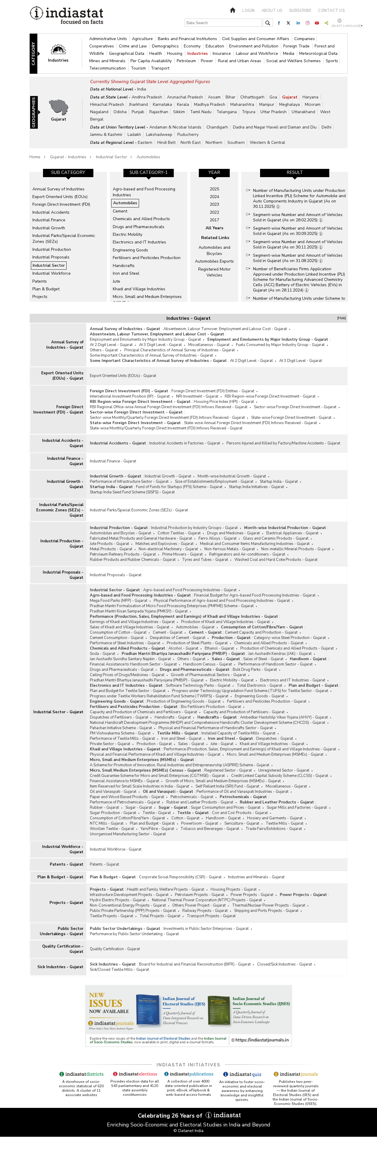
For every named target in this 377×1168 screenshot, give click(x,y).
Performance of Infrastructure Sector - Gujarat (129, 481)
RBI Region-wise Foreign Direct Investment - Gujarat (270, 396)
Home (34, 157)
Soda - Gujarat (102, 653)
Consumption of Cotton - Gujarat (118, 632)
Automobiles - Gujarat (195, 627)
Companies (304, 39)
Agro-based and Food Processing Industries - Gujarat (190, 590)
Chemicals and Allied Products (141, 219)
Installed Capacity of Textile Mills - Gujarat (238, 733)
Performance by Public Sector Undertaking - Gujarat (134, 934)
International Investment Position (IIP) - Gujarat (130, 396)
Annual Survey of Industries (58, 189)
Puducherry (188, 134)
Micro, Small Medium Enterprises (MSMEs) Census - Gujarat (145, 770)
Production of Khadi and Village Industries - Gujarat (225, 622)
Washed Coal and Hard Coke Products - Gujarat (276, 559)
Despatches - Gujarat (274, 738)
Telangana (226, 112)
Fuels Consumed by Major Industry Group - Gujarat (280, 344)
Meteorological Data (318, 53)
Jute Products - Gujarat (109, 543)
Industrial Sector (111, 157)
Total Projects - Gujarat (160, 916)
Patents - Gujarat (66, 864)
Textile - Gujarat (157, 813)
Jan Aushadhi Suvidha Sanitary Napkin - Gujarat (130, 659)
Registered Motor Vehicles (214, 272)
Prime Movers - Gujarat (182, 554)
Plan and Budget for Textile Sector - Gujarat (128, 690)
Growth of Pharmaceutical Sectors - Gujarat (208, 675)
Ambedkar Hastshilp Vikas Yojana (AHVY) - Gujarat (284, 717)
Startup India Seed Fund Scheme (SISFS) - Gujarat (132, 492)
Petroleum (187, 61)
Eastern (145, 142)
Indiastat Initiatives (189, 1065)
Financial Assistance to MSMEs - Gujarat (124, 781)
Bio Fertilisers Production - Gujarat (211, 706)
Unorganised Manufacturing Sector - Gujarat (128, 834)
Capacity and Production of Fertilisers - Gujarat (244, 712)
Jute (116, 281)
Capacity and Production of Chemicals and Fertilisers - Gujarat (143, 712)
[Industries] (62, 53)
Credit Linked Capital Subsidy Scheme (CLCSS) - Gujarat (279, 775)
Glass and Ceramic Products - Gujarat (275, 538)
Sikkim (179, 112)
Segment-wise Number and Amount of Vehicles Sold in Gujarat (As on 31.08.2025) (298, 258)
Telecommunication (108, 68)
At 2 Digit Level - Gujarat (111, 344)
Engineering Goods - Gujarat (259, 696)
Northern (214, 142)
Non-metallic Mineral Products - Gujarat (295, 549)
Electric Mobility (127, 234)
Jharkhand (138, 104)
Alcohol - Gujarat (183, 648)
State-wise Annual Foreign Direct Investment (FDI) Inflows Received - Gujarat (250, 423)
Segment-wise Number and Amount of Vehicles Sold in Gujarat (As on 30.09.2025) (298, 230)
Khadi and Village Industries (139, 289)
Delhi (326, 127)
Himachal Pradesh (107, 104)
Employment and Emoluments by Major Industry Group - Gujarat (145, 339)
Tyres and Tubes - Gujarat (205, 559)
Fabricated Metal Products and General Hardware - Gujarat (141, 538)
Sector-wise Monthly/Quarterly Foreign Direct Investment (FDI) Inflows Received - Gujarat (167, 417)
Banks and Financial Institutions (188, 39)
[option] (68, 237)
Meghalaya (289, 104)
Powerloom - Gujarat (199, 823)
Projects (39, 296)
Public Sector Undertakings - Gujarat (61, 931)
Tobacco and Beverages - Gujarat (210, 828)
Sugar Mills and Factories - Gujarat (297, 807)
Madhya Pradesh (209, 104)
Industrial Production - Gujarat (61, 543)
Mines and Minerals (108, 61)
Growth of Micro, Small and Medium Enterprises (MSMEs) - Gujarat (223, 781)
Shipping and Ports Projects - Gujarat (266, 910)
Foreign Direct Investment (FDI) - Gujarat (58, 409)
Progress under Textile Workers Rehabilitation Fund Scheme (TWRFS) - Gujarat (159, 696)
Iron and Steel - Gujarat (181, 738)
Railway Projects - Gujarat (205, 910)
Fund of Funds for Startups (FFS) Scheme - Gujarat (179, 487)
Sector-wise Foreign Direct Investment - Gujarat (295, 407)
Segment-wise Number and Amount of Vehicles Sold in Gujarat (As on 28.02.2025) (298, 217)
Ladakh (134, 134)
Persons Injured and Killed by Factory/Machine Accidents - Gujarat (283, 443)
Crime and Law (133, 46)
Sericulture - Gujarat (241, 823)
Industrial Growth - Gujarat (65, 484)
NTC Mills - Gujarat (106, 823)
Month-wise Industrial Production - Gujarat (285, 528)
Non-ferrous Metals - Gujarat (229, 549)
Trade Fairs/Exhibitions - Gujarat (274, 828)
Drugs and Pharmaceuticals (138, 227)
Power (207, 61)
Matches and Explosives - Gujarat (164, 543)
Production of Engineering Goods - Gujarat (184, 701)
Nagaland (99, 112)
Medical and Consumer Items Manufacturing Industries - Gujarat (255, 543)
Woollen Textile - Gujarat (112, 828)
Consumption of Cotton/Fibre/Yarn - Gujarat (262, 627)
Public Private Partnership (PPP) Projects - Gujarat (133, 910)
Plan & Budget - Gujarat (60, 877)
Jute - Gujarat (222, 744)
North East (191, 142)
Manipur (266, 104)
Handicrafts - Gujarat (173, 717)
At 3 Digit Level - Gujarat (160, 344)
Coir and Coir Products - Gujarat (240, 813)
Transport (160, 68)
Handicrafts (124, 265)
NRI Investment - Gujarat (197, 396)
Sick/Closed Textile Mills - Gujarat (119, 969)
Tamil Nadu (200, 112)
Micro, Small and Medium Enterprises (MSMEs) (147, 299)
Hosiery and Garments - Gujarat (274, 818)
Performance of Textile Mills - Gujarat (122, 738)
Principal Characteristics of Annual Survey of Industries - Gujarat (179, 350)
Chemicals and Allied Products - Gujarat (268, 643)
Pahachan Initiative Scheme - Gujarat (121, 728)
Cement (120, 211)
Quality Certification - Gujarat (62, 949)
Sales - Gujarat (226, 659)
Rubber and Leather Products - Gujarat (199, 802)
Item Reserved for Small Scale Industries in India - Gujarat (139, 786)
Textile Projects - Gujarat (111, 916)
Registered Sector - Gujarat (228, 770)
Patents (39, 281)
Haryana (310, 97)
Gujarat (289, 97)
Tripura (248, 112)
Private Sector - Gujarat (110, 744)
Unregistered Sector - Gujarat (283, 770)
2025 (214, 189)
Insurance (222, 53)
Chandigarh (217, 127)
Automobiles (148, 157)
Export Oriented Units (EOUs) (59, 197)
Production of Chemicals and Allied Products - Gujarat (287, 648)
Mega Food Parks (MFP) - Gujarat (118, 600)
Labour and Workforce (257, 53)
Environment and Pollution (254, 46)
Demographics (166, 46)
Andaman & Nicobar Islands (175, 127)
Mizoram (312, 104)
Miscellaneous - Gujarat (208, 344)
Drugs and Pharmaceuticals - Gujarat (121, 669)
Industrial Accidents (51, 212)
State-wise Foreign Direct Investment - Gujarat (291, 417)
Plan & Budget (45, 289)
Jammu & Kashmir (106, 134)
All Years (214, 228)
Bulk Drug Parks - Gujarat (255, 669)
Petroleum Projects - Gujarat (199, 894)
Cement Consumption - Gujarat (116, 637)
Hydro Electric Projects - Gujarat (117, 900)
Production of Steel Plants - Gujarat (197, 643)
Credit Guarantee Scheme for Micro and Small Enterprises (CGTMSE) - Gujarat (157, 775)
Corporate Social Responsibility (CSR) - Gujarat (180, 877)
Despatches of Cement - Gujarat (177, 637)
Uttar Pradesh (273, 112)
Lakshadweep (159, 134)
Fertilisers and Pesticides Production (147, 258)
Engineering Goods (130, 250)
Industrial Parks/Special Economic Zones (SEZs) (63, 238)
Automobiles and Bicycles (214, 250)
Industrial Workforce (51, 273)
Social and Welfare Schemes (294, 61)
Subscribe (300, 10)
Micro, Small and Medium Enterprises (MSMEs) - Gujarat (275, 754)
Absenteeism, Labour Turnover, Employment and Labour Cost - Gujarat (225, 329)
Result (295, 172)
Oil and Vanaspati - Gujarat (113, 791)
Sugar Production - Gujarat (113, 813)
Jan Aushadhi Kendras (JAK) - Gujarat (280, 653)
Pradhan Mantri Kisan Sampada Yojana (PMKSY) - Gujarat (139, 611)
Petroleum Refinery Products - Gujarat (123, 554)
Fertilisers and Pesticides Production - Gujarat (266, 701)
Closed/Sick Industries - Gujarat (284, 964)
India (141, 89)
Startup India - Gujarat (279, 481)
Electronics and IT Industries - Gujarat (292, 680)
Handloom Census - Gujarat (207, 664)
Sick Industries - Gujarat (60, 967)
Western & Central (267, 142)
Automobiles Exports (214, 261)
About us (272, 10)
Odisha (120, 112)
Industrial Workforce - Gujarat (62, 849)
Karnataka (162, 104)
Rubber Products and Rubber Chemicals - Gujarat (133, 559)
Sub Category (68, 172)
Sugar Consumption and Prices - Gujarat (225, 807)
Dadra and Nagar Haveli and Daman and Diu (275, 127)
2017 (214, 220)
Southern (236, 142)
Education (215, 46)
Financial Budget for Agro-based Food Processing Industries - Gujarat (254, 595)
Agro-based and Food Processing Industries (144, 192)
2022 (214, 212)
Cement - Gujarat (167, 632)
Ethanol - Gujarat (219, 648)
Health (156, 53)
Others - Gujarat (104, 350)
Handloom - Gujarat (308, 659)
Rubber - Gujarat (104, 807)
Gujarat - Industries (68, 157)
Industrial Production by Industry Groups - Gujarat (194, 528)
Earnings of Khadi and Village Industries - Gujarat (132, 622)
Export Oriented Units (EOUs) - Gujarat (62, 375)
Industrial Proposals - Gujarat (63, 575)
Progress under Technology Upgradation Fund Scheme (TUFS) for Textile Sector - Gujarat (250, 690)
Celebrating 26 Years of (171, 1116)
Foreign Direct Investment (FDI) (61, 204)
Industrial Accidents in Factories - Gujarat (184, 443)
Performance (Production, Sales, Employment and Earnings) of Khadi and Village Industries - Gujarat (184, 616)
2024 (214, 197)
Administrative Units (108, 39)
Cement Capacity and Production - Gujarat (261, 632)
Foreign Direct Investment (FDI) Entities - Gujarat (212, 391)
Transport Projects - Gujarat (211, 916)
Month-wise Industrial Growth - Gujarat (232, 476)
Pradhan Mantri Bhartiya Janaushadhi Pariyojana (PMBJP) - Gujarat (183, 653)
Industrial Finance (48, 220)
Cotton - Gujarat (185, 818)
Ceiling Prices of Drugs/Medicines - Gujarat (127, 675)
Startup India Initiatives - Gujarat (256, 487)
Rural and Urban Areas (240, 61)
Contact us (331, 10)
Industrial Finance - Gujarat (65, 461)
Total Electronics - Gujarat (259, 685)
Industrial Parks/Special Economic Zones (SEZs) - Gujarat (59, 510)
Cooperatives (102, 46)
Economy (193, 46)
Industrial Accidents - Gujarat (62, 443)
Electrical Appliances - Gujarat (292, 533)
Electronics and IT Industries (139, 242)
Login (248, 10)
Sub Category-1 (149, 172)
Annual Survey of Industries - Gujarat (64, 345)
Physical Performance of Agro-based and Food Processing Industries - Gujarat (222, 600)
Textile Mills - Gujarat (177, 733)
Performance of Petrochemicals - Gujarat (125, 802)
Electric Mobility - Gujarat (232, 680)
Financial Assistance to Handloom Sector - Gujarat (133, 664)
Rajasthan (158, 112)
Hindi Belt (166, 142)
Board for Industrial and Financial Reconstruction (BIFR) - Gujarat (195, 964)
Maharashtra (242, 104)
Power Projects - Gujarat (252, 894)
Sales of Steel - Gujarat (263, 659)
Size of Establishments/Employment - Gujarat (214, 481)
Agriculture (143, 39)
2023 (214, 204)
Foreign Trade (297, 46)
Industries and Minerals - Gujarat (256, 877)
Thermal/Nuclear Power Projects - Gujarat (268, 905)
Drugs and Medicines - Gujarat (233, 533)
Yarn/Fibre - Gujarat (157, 828)
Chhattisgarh (252, 97)
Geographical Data (127, 53)
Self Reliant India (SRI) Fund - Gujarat (227, 786)
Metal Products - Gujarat (111, 549)
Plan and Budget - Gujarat (313, 685)
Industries (198, 53)
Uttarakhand (303, 112)
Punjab (138, 112)
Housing (175, 53)
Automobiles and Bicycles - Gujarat (120, 533)
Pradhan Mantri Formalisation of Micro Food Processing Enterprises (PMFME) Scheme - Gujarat (172, 606)
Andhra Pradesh (147, 97)
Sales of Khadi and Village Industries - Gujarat (129, 627)
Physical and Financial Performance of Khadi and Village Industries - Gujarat (155, 754)
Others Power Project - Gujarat (199, 905)
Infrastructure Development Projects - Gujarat (129, 894)
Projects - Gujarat (66, 902)
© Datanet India (188, 1131)
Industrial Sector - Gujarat (58, 712)
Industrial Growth (48, 228)
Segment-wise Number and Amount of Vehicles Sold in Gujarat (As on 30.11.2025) (298, 244)
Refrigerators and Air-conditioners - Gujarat (247, 554)
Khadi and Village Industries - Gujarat (272, 744)
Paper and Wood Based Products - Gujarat (127, 797)
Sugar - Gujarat (138, 807)
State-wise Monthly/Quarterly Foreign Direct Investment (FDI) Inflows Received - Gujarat (166, 428)
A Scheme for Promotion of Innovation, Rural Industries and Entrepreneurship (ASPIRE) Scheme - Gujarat (179, 765)
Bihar (230, 97)
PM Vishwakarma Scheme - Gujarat (120, 733)
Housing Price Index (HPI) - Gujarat (224, 401)
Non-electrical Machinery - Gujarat (168, 549)
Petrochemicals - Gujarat (192, 797)
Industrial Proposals (51, 257)
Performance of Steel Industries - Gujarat (125, 643)
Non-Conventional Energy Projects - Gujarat (128, 905)
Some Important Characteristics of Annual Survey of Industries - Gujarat (151, 355)
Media (289, 53)
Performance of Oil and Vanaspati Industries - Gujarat (242, 791)
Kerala (183, 104)
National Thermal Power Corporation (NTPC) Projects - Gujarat (207, 900)
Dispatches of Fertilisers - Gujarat (119, 717)
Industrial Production (51, 249)
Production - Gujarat (231, 637)
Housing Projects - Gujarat (234, 889)
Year (214, 172)
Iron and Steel (126, 273)
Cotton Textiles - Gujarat (179, 533)
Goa (273, 97)
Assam (214, 97)
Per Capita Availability (151, 61)
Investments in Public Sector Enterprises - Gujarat (206, 928)
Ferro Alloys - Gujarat (218, 538)
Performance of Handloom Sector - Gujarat (275, 664)
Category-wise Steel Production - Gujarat (290, 637)
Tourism (139, 68)
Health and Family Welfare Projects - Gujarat (165, 889)
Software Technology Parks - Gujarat (198, 685)
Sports (332, 61)
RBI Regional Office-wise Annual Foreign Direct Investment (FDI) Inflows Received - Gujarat (168, 407)
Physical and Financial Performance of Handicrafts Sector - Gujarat (215, 728)
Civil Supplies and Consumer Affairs (256, 39)
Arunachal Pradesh (185, 97)
